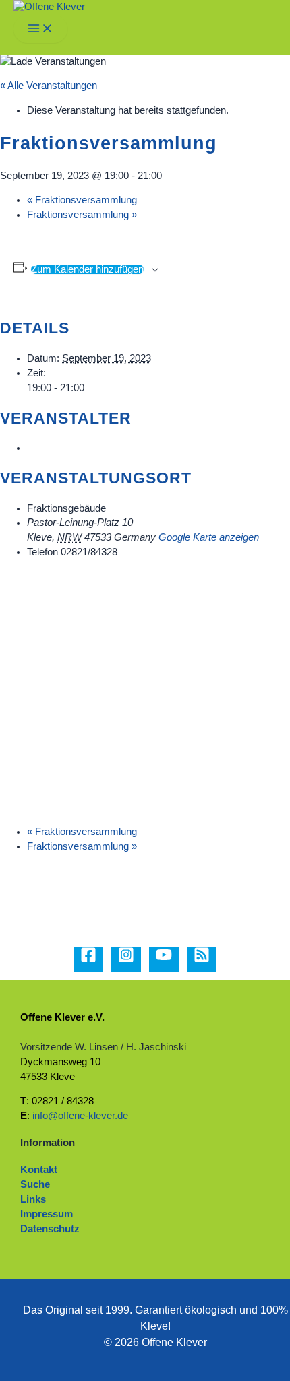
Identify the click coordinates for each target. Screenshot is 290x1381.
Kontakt (38, 1169)
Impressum (46, 1214)
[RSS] (201, 959)
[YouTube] (164, 959)
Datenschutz (50, 1228)
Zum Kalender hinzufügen (87, 270)
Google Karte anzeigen (208, 537)
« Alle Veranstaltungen (48, 85)
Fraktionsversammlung (82, 200)
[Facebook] (88, 959)
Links (33, 1199)
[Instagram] (126, 959)
